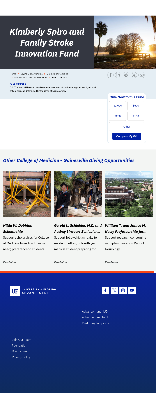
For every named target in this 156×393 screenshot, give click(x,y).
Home (13, 73)
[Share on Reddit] (127, 77)
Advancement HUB (95, 311)
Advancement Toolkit (96, 317)
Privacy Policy (21, 357)
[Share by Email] (142, 77)
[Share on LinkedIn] (119, 77)
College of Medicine (57, 73)
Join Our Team (22, 340)
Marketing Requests (95, 323)
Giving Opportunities (32, 73)
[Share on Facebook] (111, 77)
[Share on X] (134, 77)
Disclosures (20, 351)
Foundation (19, 345)
